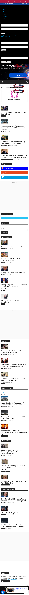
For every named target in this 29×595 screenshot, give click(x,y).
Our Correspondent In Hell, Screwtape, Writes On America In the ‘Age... (14, 432)
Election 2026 (4, 248)
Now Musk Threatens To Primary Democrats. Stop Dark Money (13, 142)
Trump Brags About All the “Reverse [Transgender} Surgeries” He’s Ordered (14, 286)
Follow (25, 217)
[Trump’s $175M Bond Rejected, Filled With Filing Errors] (14, 477)
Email (2, 228)
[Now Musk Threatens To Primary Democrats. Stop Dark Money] (14, 137)
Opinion (3, 274)
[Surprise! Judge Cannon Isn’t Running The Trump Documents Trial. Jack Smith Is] (14, 446)
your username (4, 27)
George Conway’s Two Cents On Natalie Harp (12, 301)
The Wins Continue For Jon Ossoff (13, 247)
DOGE (3, 131)
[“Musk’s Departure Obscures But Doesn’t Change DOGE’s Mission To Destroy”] (14, 121)
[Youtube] (5, 19)
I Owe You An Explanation (10, 513)
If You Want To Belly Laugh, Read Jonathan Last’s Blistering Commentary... (13, 380)
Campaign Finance (5, 145)
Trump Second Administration (7, 159)
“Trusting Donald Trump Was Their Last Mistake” (13, 113)
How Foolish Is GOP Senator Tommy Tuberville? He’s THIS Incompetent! (14, 500)
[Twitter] (4, 19)
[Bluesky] (2, 19)
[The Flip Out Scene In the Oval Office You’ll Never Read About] (14, 412)
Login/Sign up (24, 3)
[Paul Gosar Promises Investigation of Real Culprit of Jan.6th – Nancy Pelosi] (14, 520)
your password (4, 31)
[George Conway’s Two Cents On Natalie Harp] (14, 296)
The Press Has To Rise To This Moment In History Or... (11, 352)
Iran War (3, 262)
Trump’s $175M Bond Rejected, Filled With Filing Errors (14, 482)
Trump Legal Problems (6, 471)
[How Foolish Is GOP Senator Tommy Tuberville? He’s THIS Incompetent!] (14, 494)
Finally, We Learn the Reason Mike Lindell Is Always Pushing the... (13, 365)
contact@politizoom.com (12, 579)
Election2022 (4, 354)
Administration (4, 436)
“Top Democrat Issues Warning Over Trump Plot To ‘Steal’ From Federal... (14, 156)
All (3, 392)
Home (4, 11)
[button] (2, 82)
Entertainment (4, 406)
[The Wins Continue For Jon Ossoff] (14, 242)
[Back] (1, 20)
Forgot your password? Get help (8, 35)
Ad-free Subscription (8, 3)
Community (5, 16)
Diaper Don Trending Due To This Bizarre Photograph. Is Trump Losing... (13, 467)
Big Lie (3, 368)
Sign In (4, 8)
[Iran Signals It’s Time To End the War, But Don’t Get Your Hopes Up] (14, 254)
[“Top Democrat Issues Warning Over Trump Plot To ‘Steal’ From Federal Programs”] (14, 151)
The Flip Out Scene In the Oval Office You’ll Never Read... (14, 418)
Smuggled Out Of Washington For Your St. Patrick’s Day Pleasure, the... (14, 404)
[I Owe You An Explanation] (14, 508)
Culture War (4, 115)
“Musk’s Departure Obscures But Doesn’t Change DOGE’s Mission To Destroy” (13, 128)
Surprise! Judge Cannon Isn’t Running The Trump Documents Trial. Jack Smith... (12, 452)
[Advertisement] (14, 197)
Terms (2, 38)
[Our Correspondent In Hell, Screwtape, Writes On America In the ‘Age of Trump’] (14, 426)
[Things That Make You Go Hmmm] (14, 268)
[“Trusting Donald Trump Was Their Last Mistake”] (14, 108)
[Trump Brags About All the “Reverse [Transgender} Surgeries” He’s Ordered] (14, 280)
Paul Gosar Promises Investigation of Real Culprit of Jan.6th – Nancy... (14, 526)
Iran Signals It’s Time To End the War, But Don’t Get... (12, 260)
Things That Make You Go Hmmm (13, 273)
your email (3, 44)
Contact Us (5, 14)
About (4, 13)
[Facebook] (3, 19)
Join (4, 9)
